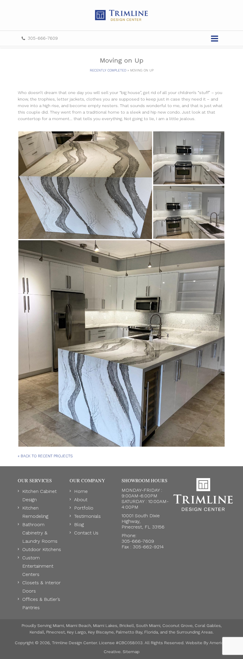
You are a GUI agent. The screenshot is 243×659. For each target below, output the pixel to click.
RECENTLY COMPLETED (108, 70)
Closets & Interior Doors (41, 587)
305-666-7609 (43, 38)
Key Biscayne (101, 632)
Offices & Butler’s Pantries (41, 603)
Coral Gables (208, 625)
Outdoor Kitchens (41, 549)
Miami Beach (78, 625)
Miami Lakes (105, 625)
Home (81, 491)
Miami (58, 625)
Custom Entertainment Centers (37, 566)
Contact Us (86, 533)
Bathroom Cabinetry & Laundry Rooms (39, 533)
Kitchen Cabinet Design (39, 495)
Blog (79, 524)
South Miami (148, 625)
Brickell (126, 625)
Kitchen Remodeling (35, 512)
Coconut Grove (177, 625)
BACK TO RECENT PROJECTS (45, 456)
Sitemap (131, 651)
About (80, 499)
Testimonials (87, 516)
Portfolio (83, 508)
